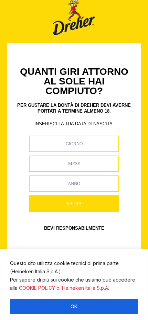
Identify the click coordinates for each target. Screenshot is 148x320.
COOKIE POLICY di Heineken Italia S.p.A (63, 288)
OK (74, 306)
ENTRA (74, 203)
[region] (74, 284)
